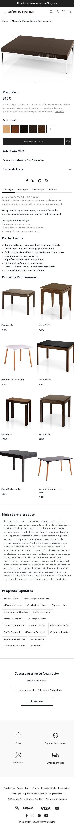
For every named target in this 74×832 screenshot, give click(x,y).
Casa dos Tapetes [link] (59, 632)
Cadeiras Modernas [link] (14, 625)
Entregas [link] (17, 794)
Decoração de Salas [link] (14, 646)
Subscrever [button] (37, 701)
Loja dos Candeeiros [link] (14, 639)
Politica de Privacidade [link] (50, 690)
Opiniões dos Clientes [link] (35, 794)
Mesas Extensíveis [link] (13, 619)
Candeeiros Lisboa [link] (36, 605)
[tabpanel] (37, 56)
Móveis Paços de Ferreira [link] (37, 599)
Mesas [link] (15, 21)
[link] (21, 11)
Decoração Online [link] (37, 619)
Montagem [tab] (22, 190)
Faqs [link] (27, 788)
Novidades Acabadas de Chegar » (37, 3)
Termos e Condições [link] (56, 799)
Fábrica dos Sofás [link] (59, 625)
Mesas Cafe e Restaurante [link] (36, 21)
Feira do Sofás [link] (37, 625)
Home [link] (5, 21)
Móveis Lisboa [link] (11, 599)
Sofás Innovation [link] (42, 612)
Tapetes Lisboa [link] (59, 605)
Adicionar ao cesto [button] (33, 142)
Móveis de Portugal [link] (35, 632)
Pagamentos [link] (55, 794)
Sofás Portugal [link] (12, 632)
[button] (4, 12)
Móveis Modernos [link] (13, 605)
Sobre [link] (20, 788)
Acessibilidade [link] (48, 788)
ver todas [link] (35, 646)
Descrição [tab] (9, 190)
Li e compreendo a (40, 690)
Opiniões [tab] (52, 190)
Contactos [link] (9, 788)
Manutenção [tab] (38, 190)
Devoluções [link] (64, 788)
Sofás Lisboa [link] (37, 639)
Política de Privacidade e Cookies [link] (25, 799)
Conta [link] (35, 788)
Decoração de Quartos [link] (16, 612)
